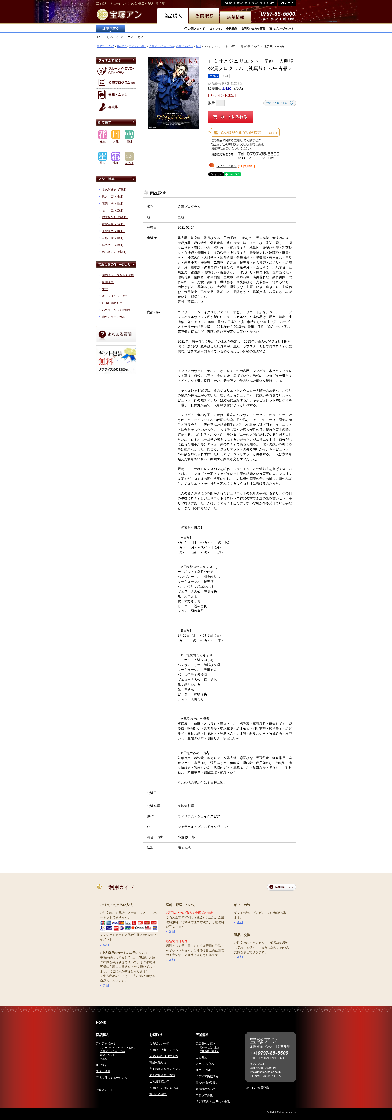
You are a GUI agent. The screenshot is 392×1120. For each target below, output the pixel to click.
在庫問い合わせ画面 (253, 28)
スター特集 (103, 1071)
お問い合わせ (286, 3)
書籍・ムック (107, 1055)
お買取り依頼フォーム (163, 1049)
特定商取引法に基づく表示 (213, 1101)
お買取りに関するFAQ (163, 1087)
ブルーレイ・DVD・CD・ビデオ (118, 1047)
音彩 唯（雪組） (113, 238)
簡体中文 (257, 3)
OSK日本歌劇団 (112, 303)
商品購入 (122, 46)
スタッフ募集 (204, 1095)
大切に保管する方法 (162, 1075)
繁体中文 (242, 3)
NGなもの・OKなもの (163, 1056)
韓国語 (271, 3)
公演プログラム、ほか (161, 46)
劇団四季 (108, 282)
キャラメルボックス (115, 296)
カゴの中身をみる (283, 28)
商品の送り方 (158, 1062)
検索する (110, 29)
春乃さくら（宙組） (115, 252)
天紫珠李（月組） (113, 231)
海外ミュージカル (113, 316)
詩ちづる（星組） (113, 245)
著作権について (206, 1089)
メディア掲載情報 (207, 1076)
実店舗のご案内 (206, 1043)
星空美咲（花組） (113, 224)
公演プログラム (184, 46)
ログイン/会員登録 (257, 1087)
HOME (101, 1022)
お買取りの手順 (159, 1043)
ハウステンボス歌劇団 (116, 310)
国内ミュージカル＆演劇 (118, 275)
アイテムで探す (137, 46)
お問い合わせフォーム (267, 1076)
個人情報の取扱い (207, 1082)
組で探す (101, 1065)
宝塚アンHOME (105, 46)
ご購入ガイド (196, 28)
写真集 (103, 1058)
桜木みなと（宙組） (115, 217)
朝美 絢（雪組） (113, 203)
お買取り (156, 1035)
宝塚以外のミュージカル (111, 1077)
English (228, 3)
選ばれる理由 (158, 1094)
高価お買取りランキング (165, 1068)
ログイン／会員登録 (225, 28)
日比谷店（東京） (209, 1051)
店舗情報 (202, 1035)
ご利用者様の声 (159, 1081)
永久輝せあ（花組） (115, 189)
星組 (198, 46)
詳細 (106, 945)
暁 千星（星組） (113, 210)
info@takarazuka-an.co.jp (265, 1071)
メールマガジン (206, 1063)
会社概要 (201, 1057)
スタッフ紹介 (204, 1070)
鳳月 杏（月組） (113, 196)
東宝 (105, 289)
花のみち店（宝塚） (211, 1047)
